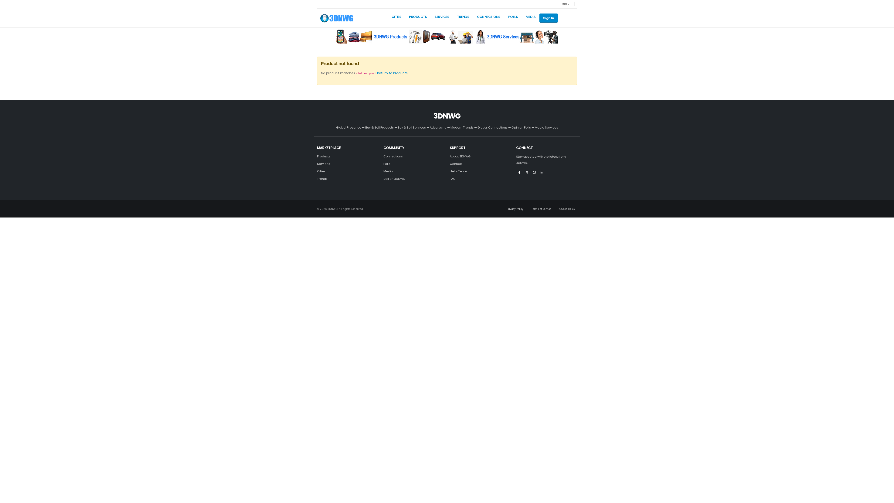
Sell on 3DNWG (394, 179)
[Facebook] (519, 174)
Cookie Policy (567, 209)
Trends (463, 16)
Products (418, 16)
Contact (456, 164)
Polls (513, 16)
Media (531, 16)
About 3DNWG (460, 156)
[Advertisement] (390, 37)
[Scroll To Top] (886, 498)
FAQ (453, 179)
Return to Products (392, 73)
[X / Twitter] (527, 174)
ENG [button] (565, 4)
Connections (488, 16)
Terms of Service (541, 209)
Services (442, 16)
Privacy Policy (515, 209)
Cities (396, 16)
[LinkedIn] (541, 174)
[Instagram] (534, 174)
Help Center (459, 171)
